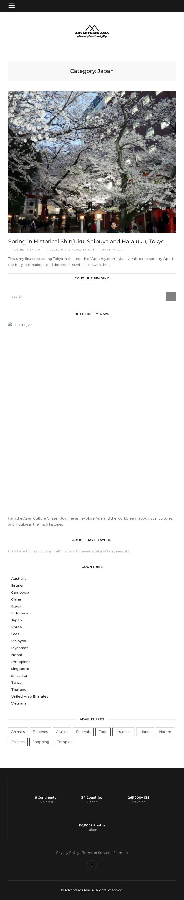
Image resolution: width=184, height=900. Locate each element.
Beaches (40, 732)
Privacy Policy (67, 853)
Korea (16, 627)
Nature (88, 249)
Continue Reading (92, 278)
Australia (18, 578)
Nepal (16, 655)
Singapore (20, 669)
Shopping (41, 742)
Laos (15, 634)
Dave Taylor (113, 249)
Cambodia (20, 592)
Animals (18, 732)
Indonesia (19, 613)
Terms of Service (96, 853)
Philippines (20, 662)
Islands (145, 732)
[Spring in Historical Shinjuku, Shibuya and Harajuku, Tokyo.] (92, 162)
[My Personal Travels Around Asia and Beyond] (92, 37)
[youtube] (92, 865)
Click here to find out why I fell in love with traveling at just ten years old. (69, 551)
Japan (35, 249)
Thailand (18, 689)
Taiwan (17, 682)
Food (103, 732)
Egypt (16, 606)
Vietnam (18, 703)
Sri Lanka (19, 675)
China (16, 599)
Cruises (62, 732)
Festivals (83, 732)
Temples (64, 742)
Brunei (17, 585)
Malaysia (18, 641)
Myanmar (19, 648)
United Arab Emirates (29, 696)
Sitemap (121, 853)
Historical (70, 249)
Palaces (17, 742)
